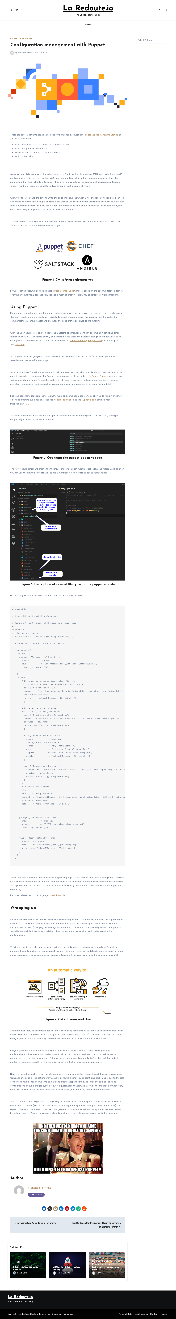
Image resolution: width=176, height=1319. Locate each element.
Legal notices (141, 1314)
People (164, 1314)
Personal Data (125, 1314)
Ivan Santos (101, 1273)
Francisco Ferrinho (25, 52)
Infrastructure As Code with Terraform (36, 1223)
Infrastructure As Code (21, 38)
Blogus (55, 1314)
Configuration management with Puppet (57, 45)
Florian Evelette (63, 1273)
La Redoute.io (88, 8)
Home (88, 25)
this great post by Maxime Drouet (100, 134)
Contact (154, 1314)
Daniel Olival (22, 1273)
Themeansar (68, 1314)
